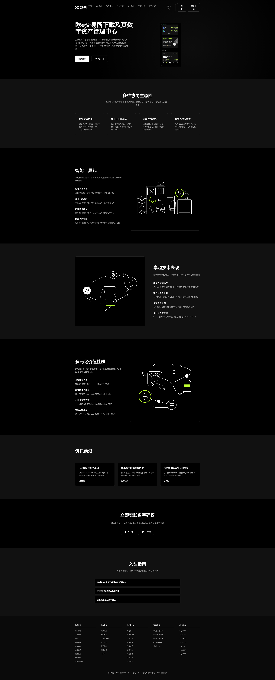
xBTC (103, 654)
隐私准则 (78, 646)
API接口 (129, 631)
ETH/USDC (182, 635)
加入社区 (130, 661)
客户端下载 (79, 661)
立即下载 (193, 7)
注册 (182, 7)
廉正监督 (78, 654)
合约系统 (104, 635)
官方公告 (130, 657)
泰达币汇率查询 (158, 638)
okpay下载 (135, 673)
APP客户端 (99, 59)
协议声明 (78, 642)
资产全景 (104, 642)
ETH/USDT (182, 642)
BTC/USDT (182, 638)
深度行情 (104, 650)
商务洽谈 (78, 638)
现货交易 (104, 631)
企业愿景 (78, 631)
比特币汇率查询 (158, 631)
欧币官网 (111, 673)
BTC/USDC (182, 631)
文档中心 (130, 650)
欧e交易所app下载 (122, 673)
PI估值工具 (156, 646)
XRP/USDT (182, 654)
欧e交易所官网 (162, 673)
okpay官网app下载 (148, 673)
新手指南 (104, 646)
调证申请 (78, 657)
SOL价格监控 (157, 642)
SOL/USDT (182, 650)
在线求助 (130, 646)
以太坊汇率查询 (158, 635)
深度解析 (82, 481)
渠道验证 (130, 654)
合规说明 (78, 650)
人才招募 (78, 635)
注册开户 (82, 58)
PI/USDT (182, 646)
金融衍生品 (105, 638)
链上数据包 (130, 635)
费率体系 (130, 638)
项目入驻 (130, 642)
